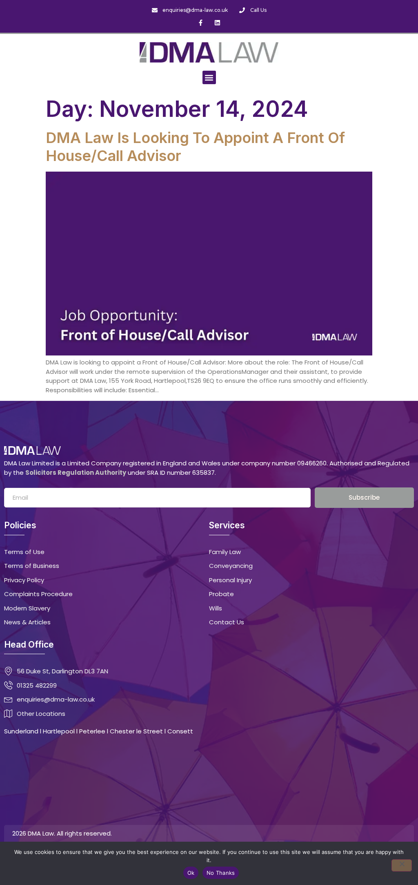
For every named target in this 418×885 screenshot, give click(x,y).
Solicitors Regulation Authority (75, 472)
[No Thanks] (401, 865)
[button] (209, 77)
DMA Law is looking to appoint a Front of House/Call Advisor (195, 147)
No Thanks (221, 872)
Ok (191, 872)
